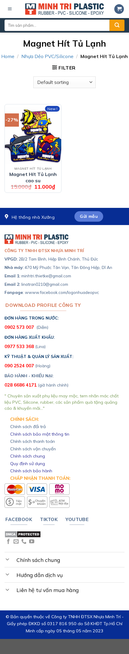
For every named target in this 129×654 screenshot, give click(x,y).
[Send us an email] (16, 542)
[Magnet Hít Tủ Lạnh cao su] (33, 135)
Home (7, 56)
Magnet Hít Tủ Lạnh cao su (33, 177)
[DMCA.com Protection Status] (22, 534)
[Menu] (10, 9)
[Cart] (119, 9)
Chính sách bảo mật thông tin (39, 434)
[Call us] (23, 542)
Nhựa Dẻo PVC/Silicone (47, 56)
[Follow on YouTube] (31, 542)
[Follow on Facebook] (8, 542)
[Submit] (117, 25)
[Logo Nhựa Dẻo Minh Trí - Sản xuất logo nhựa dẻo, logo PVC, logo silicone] (64, 9)
